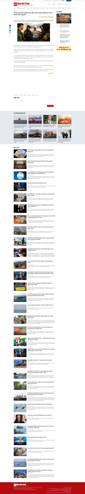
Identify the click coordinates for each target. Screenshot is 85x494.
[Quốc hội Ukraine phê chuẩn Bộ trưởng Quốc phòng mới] (20, 164)
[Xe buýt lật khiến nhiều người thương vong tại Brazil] (20, 264)
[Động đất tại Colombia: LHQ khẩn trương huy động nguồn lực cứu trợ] (20, 473)
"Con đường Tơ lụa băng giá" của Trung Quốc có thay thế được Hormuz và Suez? (40, 172)
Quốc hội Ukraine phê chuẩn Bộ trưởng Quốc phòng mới (39, 161)
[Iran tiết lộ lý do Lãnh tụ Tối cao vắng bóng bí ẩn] (20, 452)
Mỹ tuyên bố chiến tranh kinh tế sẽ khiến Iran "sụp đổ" (49, 126)
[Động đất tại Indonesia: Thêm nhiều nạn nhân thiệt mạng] (20, 319)
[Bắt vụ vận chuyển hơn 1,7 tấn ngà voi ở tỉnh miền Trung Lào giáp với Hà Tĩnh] (20, 219)
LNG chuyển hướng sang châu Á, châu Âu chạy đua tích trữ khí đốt (35, 126)
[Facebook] (60, 0)
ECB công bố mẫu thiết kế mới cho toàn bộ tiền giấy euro (40, 150)
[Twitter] (10, 28)
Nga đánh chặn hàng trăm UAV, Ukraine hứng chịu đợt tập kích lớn (34, 141)
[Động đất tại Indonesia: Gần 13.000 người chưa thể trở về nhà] (20, 252)
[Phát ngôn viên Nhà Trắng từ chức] (20, 441)
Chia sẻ (10, 23)
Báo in (56, 4)
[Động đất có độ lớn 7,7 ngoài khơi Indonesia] (20, 363)
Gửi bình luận (50, 105)
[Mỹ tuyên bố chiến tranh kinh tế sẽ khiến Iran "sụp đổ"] (50, 119)
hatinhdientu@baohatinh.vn (66, 490)
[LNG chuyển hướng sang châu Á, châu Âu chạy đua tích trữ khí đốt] (35, 119)
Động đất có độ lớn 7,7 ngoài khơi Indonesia (39, 360)
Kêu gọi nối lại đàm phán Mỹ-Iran (36, 183)
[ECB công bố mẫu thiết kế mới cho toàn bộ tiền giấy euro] (20, 153)
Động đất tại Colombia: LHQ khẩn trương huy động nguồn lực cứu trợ (40, 470)
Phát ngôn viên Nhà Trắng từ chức (36, 437)
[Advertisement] (34, 82)
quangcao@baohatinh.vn (62, 492)
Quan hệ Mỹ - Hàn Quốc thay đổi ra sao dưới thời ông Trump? (41, 194)
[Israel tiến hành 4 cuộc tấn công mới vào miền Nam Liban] (20, 230)
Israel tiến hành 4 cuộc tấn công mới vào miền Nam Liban (40, 227)
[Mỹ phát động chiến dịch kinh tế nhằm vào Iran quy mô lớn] (50, 133)
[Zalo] (64, 0)
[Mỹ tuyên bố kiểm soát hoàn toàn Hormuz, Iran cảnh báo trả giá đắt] (20, 430)
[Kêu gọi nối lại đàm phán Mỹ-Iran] (20, 186)
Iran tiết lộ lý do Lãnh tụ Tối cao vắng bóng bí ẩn (40, 448)
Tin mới (51, 4)
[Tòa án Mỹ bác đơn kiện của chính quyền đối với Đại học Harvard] (20, 385)
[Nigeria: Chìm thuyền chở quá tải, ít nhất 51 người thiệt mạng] (20, 133)
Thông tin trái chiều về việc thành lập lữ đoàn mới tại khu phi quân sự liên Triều (40, 371)
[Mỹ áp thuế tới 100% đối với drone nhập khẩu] (20, 408)
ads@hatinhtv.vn (68, 492)
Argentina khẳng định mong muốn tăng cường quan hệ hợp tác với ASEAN (40, 393)
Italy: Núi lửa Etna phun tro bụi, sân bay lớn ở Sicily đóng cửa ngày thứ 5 (39, 328)
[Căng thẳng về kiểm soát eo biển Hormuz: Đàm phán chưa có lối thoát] (20, 463)
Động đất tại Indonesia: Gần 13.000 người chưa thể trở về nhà (40, 249)
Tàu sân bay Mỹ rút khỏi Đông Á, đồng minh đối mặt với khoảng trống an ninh (65, 26)
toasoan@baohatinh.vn (67, 491)
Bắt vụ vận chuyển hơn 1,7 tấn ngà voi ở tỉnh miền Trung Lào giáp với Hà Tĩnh (65, 21)
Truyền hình (69, 4)
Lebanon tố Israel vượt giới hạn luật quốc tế (39, 415)
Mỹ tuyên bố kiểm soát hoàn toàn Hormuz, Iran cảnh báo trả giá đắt (40, 427)
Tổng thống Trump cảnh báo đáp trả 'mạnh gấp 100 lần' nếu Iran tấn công (40, 350)
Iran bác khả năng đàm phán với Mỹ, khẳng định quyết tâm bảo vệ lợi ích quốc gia (20, 126)
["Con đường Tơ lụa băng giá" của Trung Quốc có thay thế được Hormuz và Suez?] (20, 175)
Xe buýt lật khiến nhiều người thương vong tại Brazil (40, 261)
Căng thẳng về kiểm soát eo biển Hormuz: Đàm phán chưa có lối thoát (40, 460)
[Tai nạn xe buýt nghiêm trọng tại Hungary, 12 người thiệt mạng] (20, 286)
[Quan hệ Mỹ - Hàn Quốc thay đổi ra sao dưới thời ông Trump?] (20, 197)
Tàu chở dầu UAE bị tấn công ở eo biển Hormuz (64, 31)
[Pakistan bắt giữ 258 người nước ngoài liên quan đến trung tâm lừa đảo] (20, 241)
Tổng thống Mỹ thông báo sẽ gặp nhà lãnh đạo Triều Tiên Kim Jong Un (64, 141)
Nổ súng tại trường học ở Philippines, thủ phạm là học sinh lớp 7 (65, 41)
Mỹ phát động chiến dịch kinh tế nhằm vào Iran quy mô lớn (49, 140)
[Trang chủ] (15, 8)
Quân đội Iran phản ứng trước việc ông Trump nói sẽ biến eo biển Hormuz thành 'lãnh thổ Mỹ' (65, 36)
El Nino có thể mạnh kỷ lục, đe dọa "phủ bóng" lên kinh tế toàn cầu (64, 126)
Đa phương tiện (62, 4)
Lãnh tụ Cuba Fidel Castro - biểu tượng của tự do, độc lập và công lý (41, 339)
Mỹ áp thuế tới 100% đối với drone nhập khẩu (39, 404)
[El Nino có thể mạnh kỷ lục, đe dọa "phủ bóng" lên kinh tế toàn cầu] (64, 119)
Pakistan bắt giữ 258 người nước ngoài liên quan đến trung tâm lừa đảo (40, 238)
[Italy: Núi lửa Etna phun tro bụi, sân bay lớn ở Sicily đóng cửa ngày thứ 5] (20, 331)
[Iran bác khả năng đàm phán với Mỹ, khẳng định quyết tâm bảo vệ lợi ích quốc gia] (20, 119)
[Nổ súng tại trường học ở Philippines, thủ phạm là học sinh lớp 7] (20, 208)
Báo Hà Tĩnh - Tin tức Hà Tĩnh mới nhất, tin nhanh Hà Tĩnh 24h (24, 4)
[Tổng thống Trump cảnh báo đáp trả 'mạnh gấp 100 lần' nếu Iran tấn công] (20, 353)
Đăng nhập (69, 0)
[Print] (10, 33)
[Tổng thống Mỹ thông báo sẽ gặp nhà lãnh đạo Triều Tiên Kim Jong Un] (64, 133)
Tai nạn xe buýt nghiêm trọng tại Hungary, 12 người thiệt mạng (39, 283)
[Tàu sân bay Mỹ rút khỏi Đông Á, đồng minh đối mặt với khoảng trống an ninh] (20, 297)
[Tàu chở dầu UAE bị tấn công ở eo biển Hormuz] (20, 308)
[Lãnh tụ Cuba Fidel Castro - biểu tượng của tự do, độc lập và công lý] (20, 342)
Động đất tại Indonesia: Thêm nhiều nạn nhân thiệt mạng (40, 316)
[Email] (10, 30)
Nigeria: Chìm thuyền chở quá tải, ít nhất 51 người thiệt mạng (20, 141)
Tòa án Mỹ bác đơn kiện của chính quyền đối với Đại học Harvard (40, 382)
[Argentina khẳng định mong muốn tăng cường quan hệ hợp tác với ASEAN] (20, 396)
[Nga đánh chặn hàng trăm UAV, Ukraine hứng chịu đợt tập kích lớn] (35, 133)
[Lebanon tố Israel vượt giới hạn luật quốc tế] (20, 419)
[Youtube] (63, 0)
